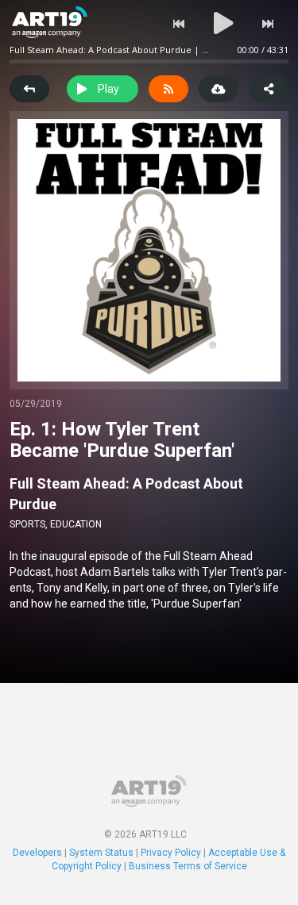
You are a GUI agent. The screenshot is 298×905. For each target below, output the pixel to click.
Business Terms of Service (188, 866)
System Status (101, 852)
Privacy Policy (171, 852)
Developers (37, 852)
